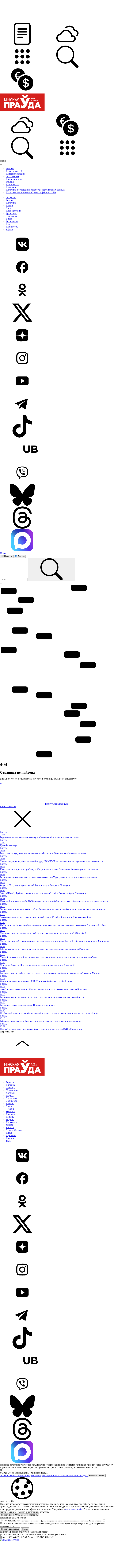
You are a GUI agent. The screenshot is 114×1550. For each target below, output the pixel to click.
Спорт (9, 208)
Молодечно (12, 1090)
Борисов (10, 1082)
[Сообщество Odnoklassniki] (57, 290)
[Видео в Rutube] (57, 449)
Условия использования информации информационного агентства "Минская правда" (44, 1475)
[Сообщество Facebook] (57, 267)
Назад (25, 1529)
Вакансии (11, 187)
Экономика (11, 216)
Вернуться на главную (56, 804)
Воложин (10, 1114)
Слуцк (9, 1106)
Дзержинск (11, 1122)
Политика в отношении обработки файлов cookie (31, 192)
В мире (9, 205)
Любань (10, 1103)
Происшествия (13, 210)
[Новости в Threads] (57, 517)
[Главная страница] (22, 112)
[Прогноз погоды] (67, 44)
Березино (10, 1111)
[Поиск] (51, 569)
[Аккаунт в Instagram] (57, 358)
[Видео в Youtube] (57, 381)
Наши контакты (14, 179)
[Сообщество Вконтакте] (57, 244)
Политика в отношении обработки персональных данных (35, 189)
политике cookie (73, 1509)
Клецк (9, 1133)
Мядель (10, 1095)
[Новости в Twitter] (57, 312)
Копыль (10, 1117)
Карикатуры (12, 226)
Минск (9, 1125)
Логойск (10, 1093)
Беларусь (10, 200)
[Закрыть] (1, 164)
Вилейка (10, 1085)
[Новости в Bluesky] (57, 495)
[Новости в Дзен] (57, 335)
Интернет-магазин (15, 173)
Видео (9, 218)
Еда (8, 224)
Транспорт (11, 213)
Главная (10, 168)
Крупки (10, 1138)
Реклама (10, 181)
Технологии (12, 221)
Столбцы (10, 1087)
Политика (11, 202)
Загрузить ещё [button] (7, 1031)
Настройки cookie (96, 1476)
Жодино (10, 1119)
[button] (22, 44)
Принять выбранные (10, 1529)
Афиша (9, 229)
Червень (10, 1109)
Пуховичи (11, 1135)
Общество (11, 197)
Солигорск (11, 1101)
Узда (8, 1141)
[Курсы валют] (22, 89)
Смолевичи (12, 1098)
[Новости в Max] (57, 540)
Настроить (33, 1515)
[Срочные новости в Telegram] (57, 404)
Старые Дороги (14, 1130)
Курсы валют (12, 184)
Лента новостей (14, 171)
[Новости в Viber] (57, 472)
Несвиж (10, 1127)
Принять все (6, 1515)
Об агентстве (12, 176)
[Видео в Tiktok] (57, 426)
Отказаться (20, 1515)
